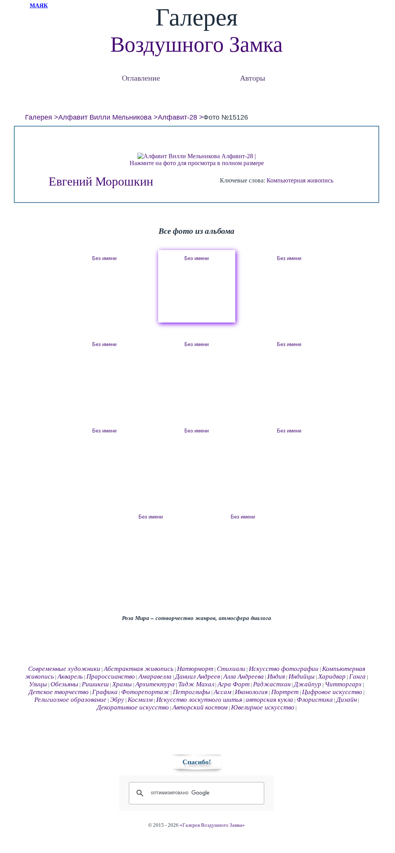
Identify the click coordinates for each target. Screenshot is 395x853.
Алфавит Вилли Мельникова (105, 117)
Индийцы (302, 676)
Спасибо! (196, 762)
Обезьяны (64, 684)
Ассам (222, 692)
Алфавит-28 (177, 117)
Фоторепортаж (145, 692)
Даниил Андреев (197, 676)
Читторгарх (343, 684)
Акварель (70, 676)
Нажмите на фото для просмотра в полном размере (197, 163)
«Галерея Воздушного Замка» (212, 825)
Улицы (38, 684)
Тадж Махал (196, 684)
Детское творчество (59, 692)
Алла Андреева (243, 676)
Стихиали (231, 668)
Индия (276, 676)
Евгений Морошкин (101, 181)
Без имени (104, 258)
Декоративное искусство (133, 707)
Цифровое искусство (332, 692)
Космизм (140, 699)
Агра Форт (234, 684)
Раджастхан (271, 684)
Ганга (357, 676)
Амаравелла (155, 676)
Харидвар (332, 676)
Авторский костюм (200, 707)
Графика (105, 692)
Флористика (315, 699)
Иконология (251, 692)
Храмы (122, 684)
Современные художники (64, 668)
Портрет (285, 692)
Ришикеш (95, 684)
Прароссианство (110, 676)
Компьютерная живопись (300, 180)
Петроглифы (191, 692)
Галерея (38, 117)
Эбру (117, 699)
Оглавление (141, 78)
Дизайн (346, 699)
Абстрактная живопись (139, 668)
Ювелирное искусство (262, 707)
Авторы (252, 78)
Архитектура (155, 684)
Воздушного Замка (196, 44)
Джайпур (307, 684)
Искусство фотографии (284, 668)
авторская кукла (269, 699)
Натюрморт (195, 668)
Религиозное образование (70, 699)
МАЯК (39, 5)
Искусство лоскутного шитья (199, 699)
